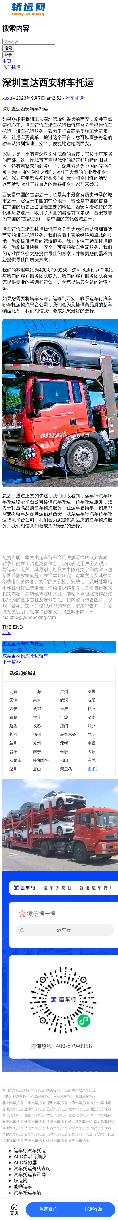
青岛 (13, 717)
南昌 (92, 742)
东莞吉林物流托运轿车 (25, 655)
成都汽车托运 (34, 1115)
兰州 (13, 742)
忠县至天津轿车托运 (23, 643)
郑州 (92, 725)
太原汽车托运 (12, 1134)
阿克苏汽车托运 (58, 1090)
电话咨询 (93, 1209)
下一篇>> (11, 661)
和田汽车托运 (12, 1090)
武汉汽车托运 (78, 1115)
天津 (13, 700)
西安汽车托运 (12, 1115)
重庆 (64, 708)
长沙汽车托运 (56, 1128)
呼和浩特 (41, 760)
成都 (37, 708)
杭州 (92, 708)
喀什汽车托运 (34, 1090)
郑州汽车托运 (12, 1128)
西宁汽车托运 (34, 1141)
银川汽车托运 (56, 1141)
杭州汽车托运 (101, 1103)
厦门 (64, 725)
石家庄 (15, 760)
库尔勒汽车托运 (84, 1090)
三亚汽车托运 (63, 1097)
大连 (37, 717)
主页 (6, 61)
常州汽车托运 (101, 1115)
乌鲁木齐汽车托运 (16, 1097)
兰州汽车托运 (34, 1109)
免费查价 (48, 1209)
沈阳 (92, 700)
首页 (14, 1212)
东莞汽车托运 (78, 1141)
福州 (37, 734)
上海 (37, 691)
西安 (6, 632)
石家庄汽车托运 (80, 1134)
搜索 (8, 48)
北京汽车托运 (12, 1103)
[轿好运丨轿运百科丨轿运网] (28, 15)
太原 (92, 751)
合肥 (64, 751)
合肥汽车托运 (78, 1128)
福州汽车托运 (12, 1141)
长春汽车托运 (34, 1122)
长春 (37, 725)
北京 (13, 691)
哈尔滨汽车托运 (80, 1122)
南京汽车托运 (104, 1122)
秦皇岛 (66, 768)
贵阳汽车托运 (34, 1134)
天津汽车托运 (56, 1134)
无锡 (64, 742)
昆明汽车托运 (56, 1109)
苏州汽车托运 (12, 1109)
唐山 (37, 768)
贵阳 (13, 751)
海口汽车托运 (85, 1097)
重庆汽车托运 (56, 1115)
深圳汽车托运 (56, 1103)
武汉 (64, 700)
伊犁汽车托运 (41, 1097)
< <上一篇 (12, 649)
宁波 (64, 717)
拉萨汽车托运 (78, 1109)
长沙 (13, 734)
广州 (64, 691)
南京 (37, 700)
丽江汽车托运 (101, 1109)
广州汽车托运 (34, 1103)
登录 (8, 55)
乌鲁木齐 (68, 734)
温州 (13, 768)
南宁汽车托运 (12, 1122)
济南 (92, 717)
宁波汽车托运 (104, 1134)
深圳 (92, 691)
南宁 (37, 751)
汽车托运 (11, 67)
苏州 (37, 742)
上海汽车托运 (78, 1103)
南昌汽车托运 (101, 1128)
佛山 (64, 760)
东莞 (92, 760)
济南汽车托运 (34, 1128)
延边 (13, 725)
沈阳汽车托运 (56, 1122)
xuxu (7, 98)
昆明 (92, 734)
